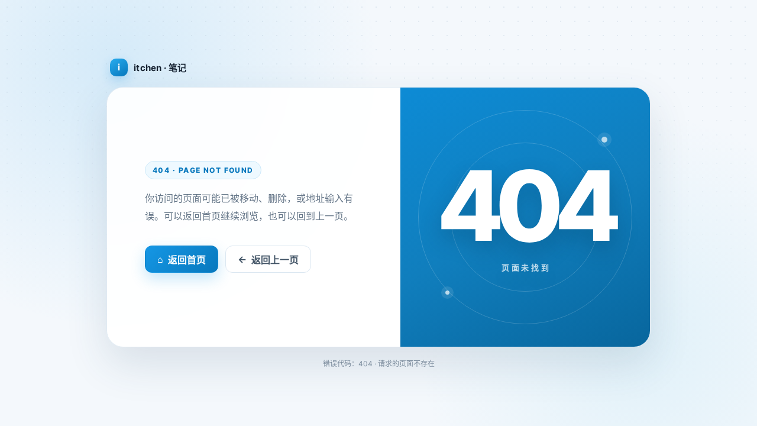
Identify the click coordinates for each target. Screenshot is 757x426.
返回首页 (181, 259)
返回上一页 (268, 259)
